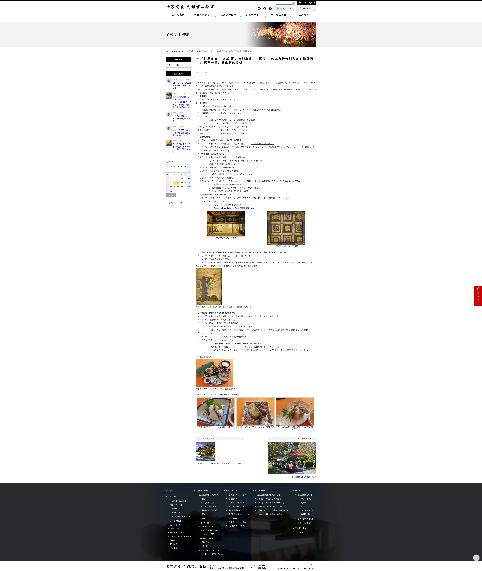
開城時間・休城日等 (178, 501)
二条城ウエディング (236, 526)
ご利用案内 (178, 14)
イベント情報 (174, 65)
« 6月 (171, 195)
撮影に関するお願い (306, 523)
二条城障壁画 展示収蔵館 (209, 530)
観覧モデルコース (177, 533)
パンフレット (175, 529)
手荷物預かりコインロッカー (240, 514)
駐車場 (300, 533)
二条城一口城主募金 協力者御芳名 (270, 514)
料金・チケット (203, 14)
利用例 (303, 503)
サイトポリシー (310, 564)
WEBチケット (308, 9)
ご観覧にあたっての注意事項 (181, 536)
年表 (204, 518)
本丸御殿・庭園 (208, 503)
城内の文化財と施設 (210, 510)
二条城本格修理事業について (268, 495)
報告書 (204, 546)
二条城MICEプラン (305, 495)
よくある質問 (175, 521)
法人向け (303, 14)
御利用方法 (305, 514)
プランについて (307, 499)
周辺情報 (173, 544)
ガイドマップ (175, 525)
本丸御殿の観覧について (183, 516)
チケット (176, 513)
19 (178, 183)
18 (175, 183)
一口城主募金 (279, 14)
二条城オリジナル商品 (237, 522)
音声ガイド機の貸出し (237, 506)
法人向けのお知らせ (306, 519)
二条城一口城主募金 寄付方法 (269, 499)
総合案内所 (233, 499)
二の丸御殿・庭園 (209, 506)
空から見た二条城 (206, 526)
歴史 (204, 514)
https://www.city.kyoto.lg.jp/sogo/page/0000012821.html (231, 208)
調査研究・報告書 (206, 539)
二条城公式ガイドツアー (238, 495)
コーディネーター (308, 510)
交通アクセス (285, 9)
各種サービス (253, 14)
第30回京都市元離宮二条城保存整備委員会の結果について (181, 132)
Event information (177, 51)
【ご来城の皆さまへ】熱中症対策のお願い (181, 118)
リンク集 (173, 548)
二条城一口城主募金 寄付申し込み (270, 503)
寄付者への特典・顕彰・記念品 (269, 506)
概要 (204, 499)
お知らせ (173, 540)
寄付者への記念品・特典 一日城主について (274, 510)
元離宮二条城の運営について (210, 550)
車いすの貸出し (235, 510)
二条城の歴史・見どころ (208, 495)
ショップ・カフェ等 (236, 503)
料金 (175, 509)
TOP (167, 51)
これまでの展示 (208, 534)
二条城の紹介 (228, 14)
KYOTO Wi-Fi (234, 518)
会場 (303, 506)
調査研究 (205, 542)
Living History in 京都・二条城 (211, 554)
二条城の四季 (204, 523)
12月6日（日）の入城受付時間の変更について (182, 85)
